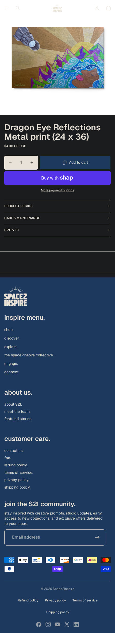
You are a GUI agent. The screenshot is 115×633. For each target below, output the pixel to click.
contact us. (13, 450)
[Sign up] (97, 537)
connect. (11, 371)
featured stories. (18, 418)
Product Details (18, 206)
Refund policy (28, 600)
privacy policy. (16, 479)
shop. (8, 329)
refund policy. (16, 465)
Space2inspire (63, 589)
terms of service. (18, 472)
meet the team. (17, 411)
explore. (10, 346)
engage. (11, 363)
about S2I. (13, 404)
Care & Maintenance (22, 218)
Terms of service (85, 600)
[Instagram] (48, 624)
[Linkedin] (76, 624)
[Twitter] (67, 624)
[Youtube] (57, 624)
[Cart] (108, 8)
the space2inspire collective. (29, 355)
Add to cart (78, 162)
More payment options (57, 190)
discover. (12, 338)
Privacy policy (55, 600)
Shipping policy (57, 612)
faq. (7, 457)
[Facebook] (39, 624)
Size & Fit (11, 230)
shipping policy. (17, 487)
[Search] (18, 8)
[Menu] (6, 8)
